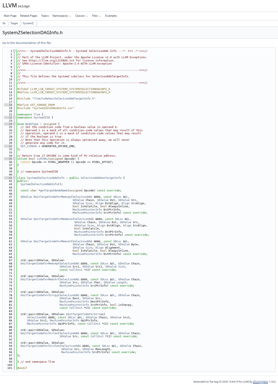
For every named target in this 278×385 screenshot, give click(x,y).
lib (4, 23)
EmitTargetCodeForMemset (52, 241)
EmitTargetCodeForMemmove (53, 218)
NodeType (31, 123)
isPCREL (42, 158)
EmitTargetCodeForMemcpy (52, 196)
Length (121, 282)
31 (8, 146)
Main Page (10, 15)
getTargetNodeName (54, 190)
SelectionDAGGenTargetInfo (101, 177)
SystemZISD (42, 117)
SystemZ (28, 23)
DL (126, 196)
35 (8, 158)
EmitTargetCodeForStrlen (39, 333)
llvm (37, 114)
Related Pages (28, 15)
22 (8, 117)
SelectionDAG (82, 196)
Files (95, 15)
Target (14, 23)
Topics (45, 15)
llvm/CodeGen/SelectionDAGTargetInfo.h (64, 98)
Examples (111, 15)
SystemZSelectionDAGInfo (46, 177)
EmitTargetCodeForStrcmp (85, 314)
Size (89, 203)
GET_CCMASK (29, 146)
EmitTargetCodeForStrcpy (39, 295)
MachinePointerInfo (87, 209)
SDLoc (117, 196)
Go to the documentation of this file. (26, 43)
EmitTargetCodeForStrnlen (40, 345)
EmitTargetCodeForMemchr (39, 279)
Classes (80, 15)
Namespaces (60, 15)
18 (8, 104)
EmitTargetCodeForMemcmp (39, 263)
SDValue (26, 196)
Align (99, 203)
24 (8, 123)
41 (8, 177)
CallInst (75, 269)
